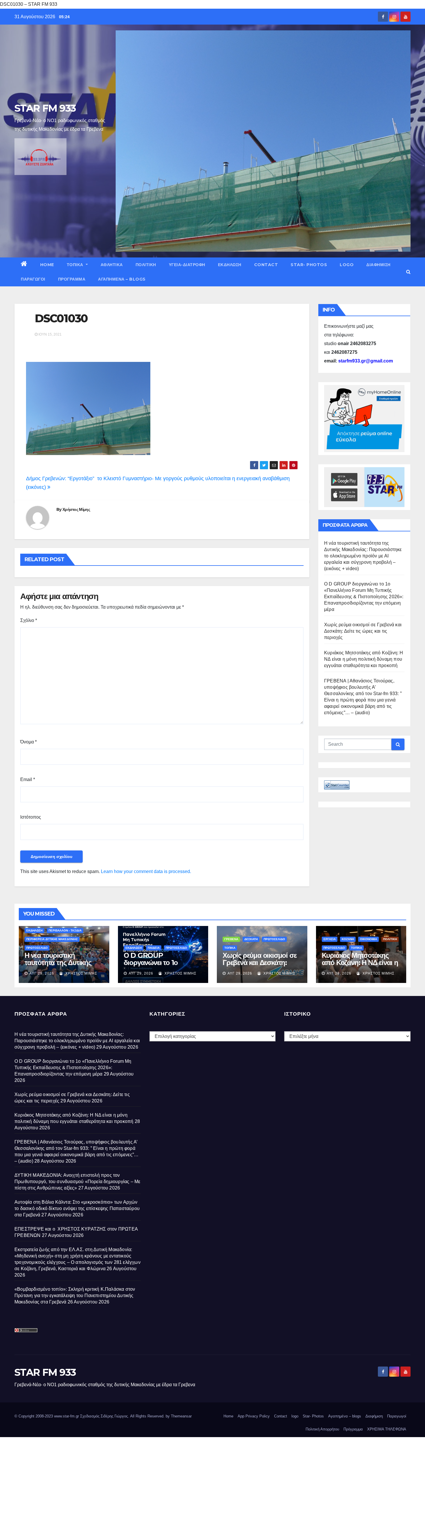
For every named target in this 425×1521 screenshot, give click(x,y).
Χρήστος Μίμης (76, 509)
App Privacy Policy (254, 1416)
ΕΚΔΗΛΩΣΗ (229, 264)
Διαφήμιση (378, 264)
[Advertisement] (173, 1477)
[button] (408, 271)
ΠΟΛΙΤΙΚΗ (146, 264)
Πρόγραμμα (72, 279)
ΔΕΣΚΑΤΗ (251, 939)
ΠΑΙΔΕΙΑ (154, 947)
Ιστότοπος (30, 817)
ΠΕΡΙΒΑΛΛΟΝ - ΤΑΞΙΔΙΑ (65, 930)
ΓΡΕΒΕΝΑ (231, 939)
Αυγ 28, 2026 (339, 973)
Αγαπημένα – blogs (122, 279)
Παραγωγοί (33, 279)
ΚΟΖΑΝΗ (348, 939)
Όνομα (28, 741)
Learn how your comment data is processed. (146, 871)
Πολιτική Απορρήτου (322, 1429)
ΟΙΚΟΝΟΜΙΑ (368, 939)
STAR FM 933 (45, 108)
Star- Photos (309, 264)
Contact (266, 264)
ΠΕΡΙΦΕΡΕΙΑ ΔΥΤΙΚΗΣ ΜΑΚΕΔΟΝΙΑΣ (52, 939)
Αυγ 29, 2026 (41, 973)
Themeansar (181, 1416)
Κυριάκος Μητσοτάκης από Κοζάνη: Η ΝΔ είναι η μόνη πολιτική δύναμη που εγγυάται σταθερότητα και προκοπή (363, 659)
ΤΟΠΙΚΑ (76, 264)
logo (347, 264)
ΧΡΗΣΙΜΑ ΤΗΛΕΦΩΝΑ (386, 1429)
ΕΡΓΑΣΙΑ (330, 939)
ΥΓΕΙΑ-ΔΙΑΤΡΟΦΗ (187, 264)
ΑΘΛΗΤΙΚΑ (112, 264)
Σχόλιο (28, 620)
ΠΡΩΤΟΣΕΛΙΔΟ (37, 947)
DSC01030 (61, 318)
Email (27, 779)
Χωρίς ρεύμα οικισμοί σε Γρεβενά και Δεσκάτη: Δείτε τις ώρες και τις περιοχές (363, 631)
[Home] (24, 264)
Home (47, 264)
